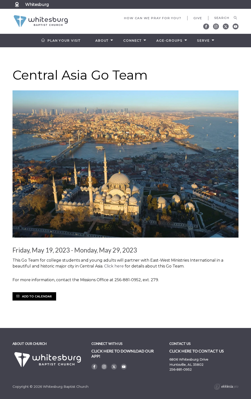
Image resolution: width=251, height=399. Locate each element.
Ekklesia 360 (226, 387)
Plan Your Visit (64, 40)
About (102, 40)
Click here (114, 266)
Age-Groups (169, 40)
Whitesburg (37, 4)
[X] (226, 26)
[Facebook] (206, 26)
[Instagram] (216, 26)
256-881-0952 (180, 369)
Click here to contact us (196, 351)
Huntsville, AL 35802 (186, 364)
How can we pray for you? (152, 18)
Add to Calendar (36, 296)
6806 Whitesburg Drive (188, 359)
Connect (132, 40)
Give (197, 18)
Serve (203, 40)
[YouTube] (235, 26)
